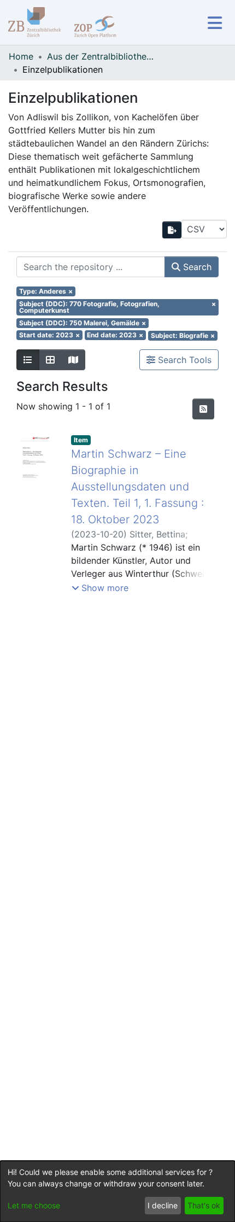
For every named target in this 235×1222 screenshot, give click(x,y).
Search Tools (183, 359)
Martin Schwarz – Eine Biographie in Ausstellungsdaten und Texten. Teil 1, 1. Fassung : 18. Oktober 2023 (137, 486)
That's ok (203, 1205)
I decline (163, 1205)
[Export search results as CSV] (172, 229)
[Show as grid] (50, 359)
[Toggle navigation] (214, 22)
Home (21, 56)
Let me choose (34, 1205)
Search (196, 266)
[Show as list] (27, 359)
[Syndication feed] (203, 409)
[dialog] (117, 1191)
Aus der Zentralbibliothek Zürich (101, 56)
